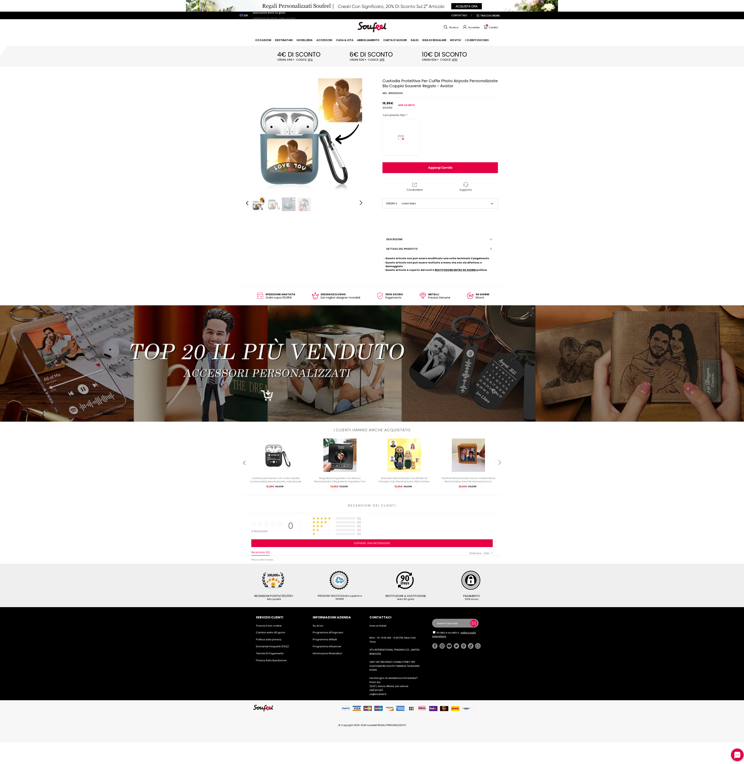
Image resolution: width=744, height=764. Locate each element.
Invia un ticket (377, 626)
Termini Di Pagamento (270, 653)
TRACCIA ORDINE (490, 15)
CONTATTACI (459, 15)
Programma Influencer (327, 646)
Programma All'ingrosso (328, 632)
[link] (263, 40)
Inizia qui (374, 682)
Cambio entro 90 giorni (270, 632)
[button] (450, 27)
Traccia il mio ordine (269, 626)
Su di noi (318, 626)
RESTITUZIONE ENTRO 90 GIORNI (455, 270)
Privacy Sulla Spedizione (271, 660)
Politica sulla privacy (268, 639)
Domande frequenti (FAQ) (272, 646)
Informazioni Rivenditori (327, 653)
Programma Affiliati (325, 639)
